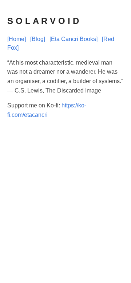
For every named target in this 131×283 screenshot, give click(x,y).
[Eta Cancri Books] (73, 39)
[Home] (16, 39)
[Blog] (37, 39)
